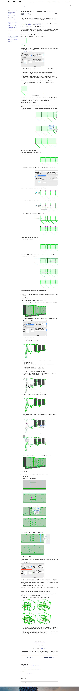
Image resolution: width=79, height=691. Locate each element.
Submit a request (67, 1)
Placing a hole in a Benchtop (11, 13)
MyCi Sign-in (30, 657)
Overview (22, 671)
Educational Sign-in (49, 657)
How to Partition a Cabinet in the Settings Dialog (13, 37)
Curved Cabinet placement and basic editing (13, 18)
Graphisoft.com (31, 1)
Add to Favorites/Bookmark (57, 1)
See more (10, 41)
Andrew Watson (26, 13)
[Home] (14, 2)
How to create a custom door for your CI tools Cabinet (12, 22)
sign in (24, 682)
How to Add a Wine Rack (13, 30)
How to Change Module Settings (27, 667)
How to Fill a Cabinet (12, 25)
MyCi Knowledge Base (12, 6)
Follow (56, 13)
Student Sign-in (48, 1)
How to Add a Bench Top (13, 39)
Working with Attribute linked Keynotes (28, 673)
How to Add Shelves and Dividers (13, 33)
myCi (36, 1)
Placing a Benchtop (12, 15)
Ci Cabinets (19, 6)
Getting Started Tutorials (26, 6)
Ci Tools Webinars (41, 1)
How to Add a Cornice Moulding (12, 28)
